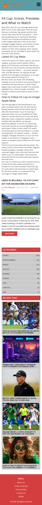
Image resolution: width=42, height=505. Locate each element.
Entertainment (21, 260)
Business (21, 274)
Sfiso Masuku (9, 187)
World (21, 265)
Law (21, 292)
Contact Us (21, 493)
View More (9, 233)
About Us (21, 482)
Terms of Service (21, 486)
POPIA (21, 496)
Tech (21, 283)
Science (21, 278)
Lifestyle (21, 288)
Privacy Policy (21, 489)
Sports (21, 255)
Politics (21, 269)
